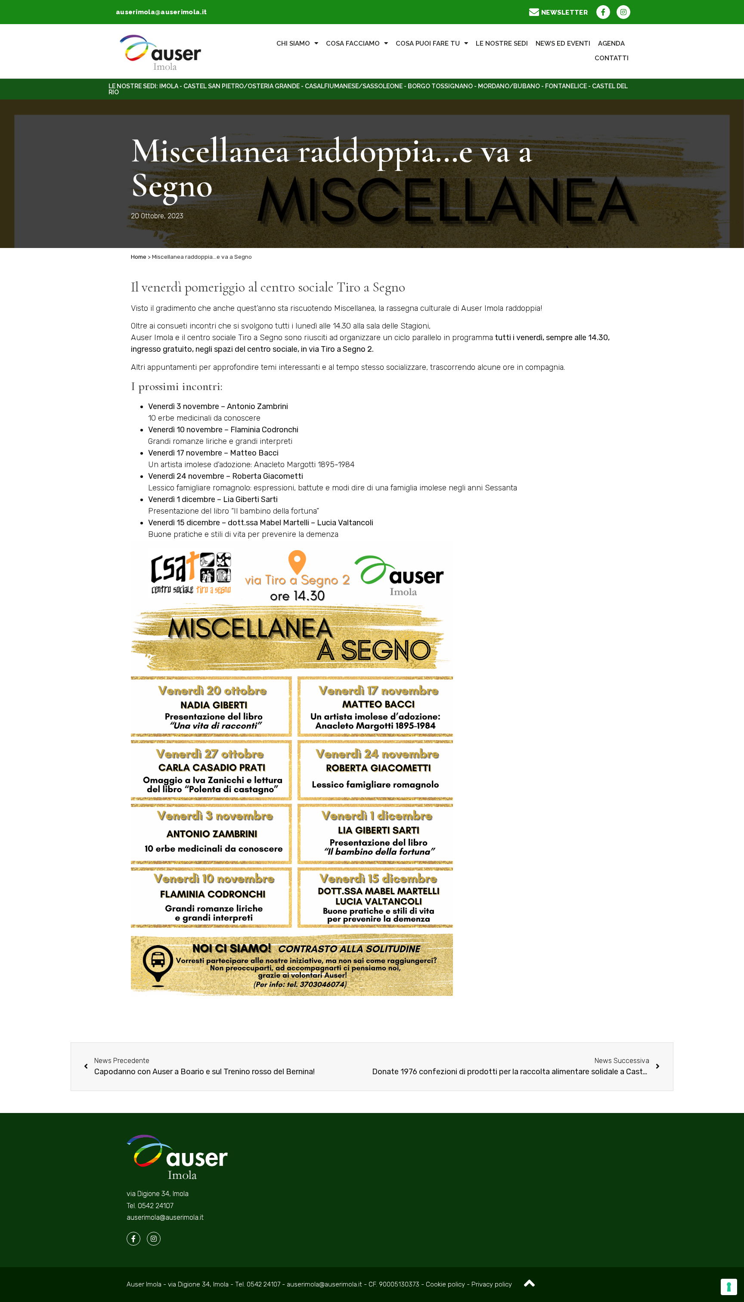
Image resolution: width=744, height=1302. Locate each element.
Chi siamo (293, 43)
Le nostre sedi (502, 43)
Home (138, 256)
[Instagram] (623, 12)
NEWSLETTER (564, 12)
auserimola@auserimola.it (165, 1217)
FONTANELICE (566, 86)
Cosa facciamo (353, 43)
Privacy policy (491, 1284)
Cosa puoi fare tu (428, 43)
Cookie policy (446, 1284)
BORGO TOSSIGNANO (440, 86)
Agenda (611, 43)
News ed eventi (563, 43)
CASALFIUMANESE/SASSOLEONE (354, 86)
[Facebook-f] (603, 12)
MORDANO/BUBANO (509, 86)
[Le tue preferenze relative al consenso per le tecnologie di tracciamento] (729, 1287)
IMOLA (168, 86)
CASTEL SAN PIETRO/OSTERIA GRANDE (241, 86)
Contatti (612, 58)
